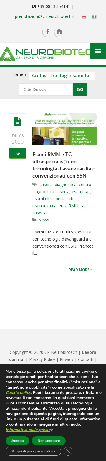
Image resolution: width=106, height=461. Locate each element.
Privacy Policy (42, 359)
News (43, 220)
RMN (73, 205)
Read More (79, 269)
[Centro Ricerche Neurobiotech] (53, 54)
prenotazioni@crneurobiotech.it (45, 16)
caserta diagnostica (58, 184)
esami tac (81, 191)
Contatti (85, 359)
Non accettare (49, 440)
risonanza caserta (49, 205)
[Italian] (93, 16)
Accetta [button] (17, 440)
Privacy (67, 359)
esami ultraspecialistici (53, 198)
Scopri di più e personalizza (33, 451)
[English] (82, 16)
